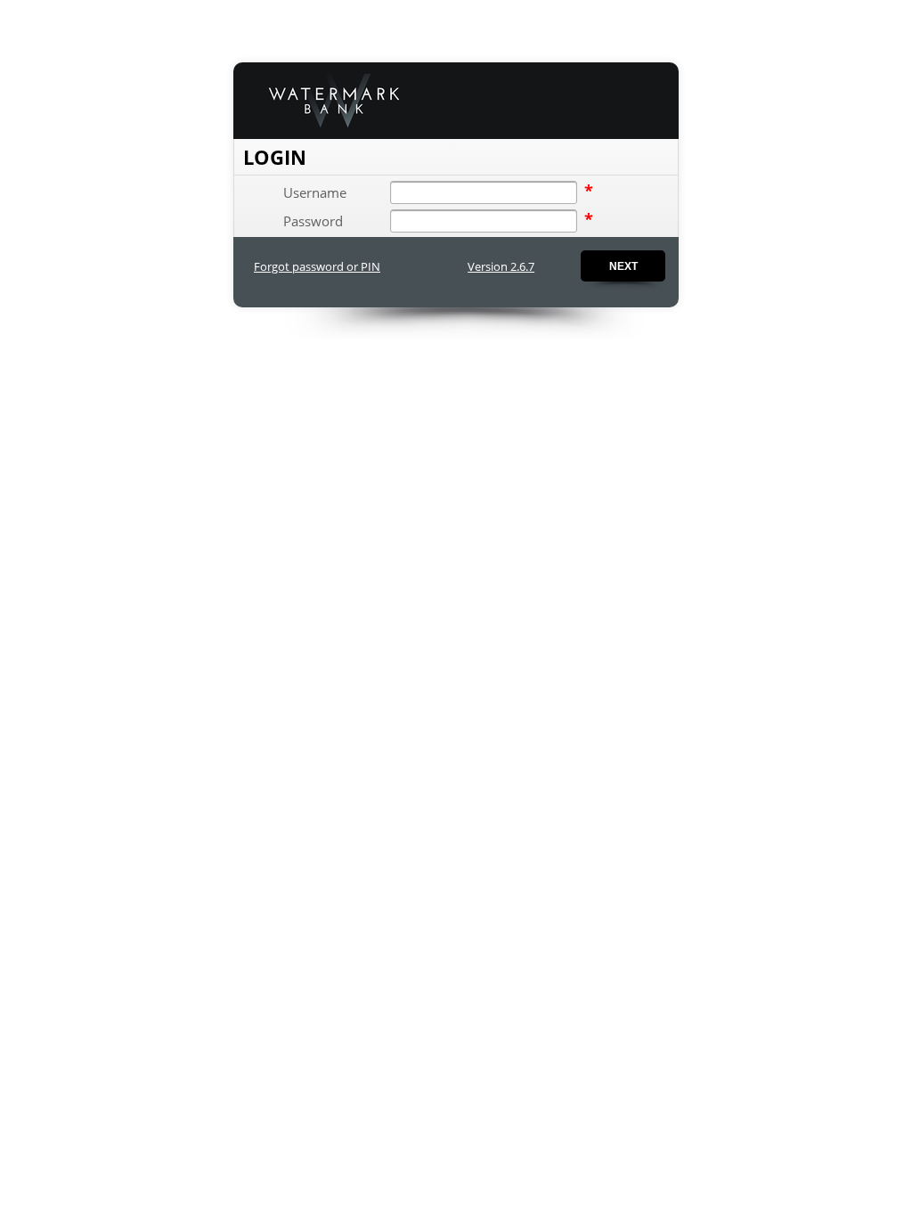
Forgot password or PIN (317, 266)
